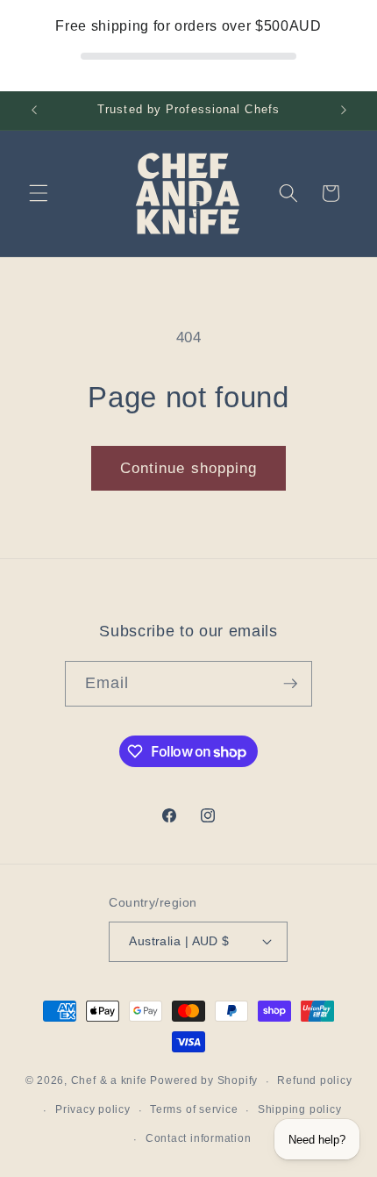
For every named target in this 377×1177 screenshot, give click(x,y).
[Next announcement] (343, 110)
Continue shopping (189, 468)
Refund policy (314, 1080)
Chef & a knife (109, 1081)
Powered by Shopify (204, 1081)
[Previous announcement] (34, 110)
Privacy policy (93, 1109)
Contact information (199, 1138)
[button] (39, 193)
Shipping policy (300, 1109)
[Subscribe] (290, 684)
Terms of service (194, 1109)
